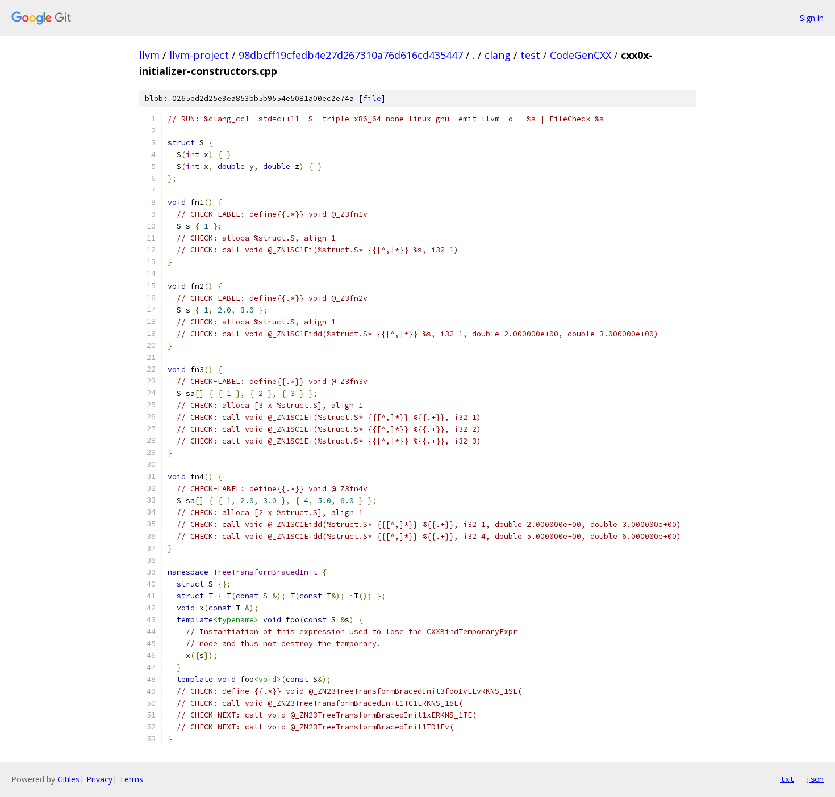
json (814, 779)
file (372, 98)
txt (787, 779)
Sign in (812, 17)
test (530, 55)
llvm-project (199, 55)
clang (498, 55)
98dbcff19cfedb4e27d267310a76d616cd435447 (351, 55)
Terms (131, 779)
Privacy (99, 779)
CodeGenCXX (580, 55)
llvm (149, 55)
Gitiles (68, 779)
